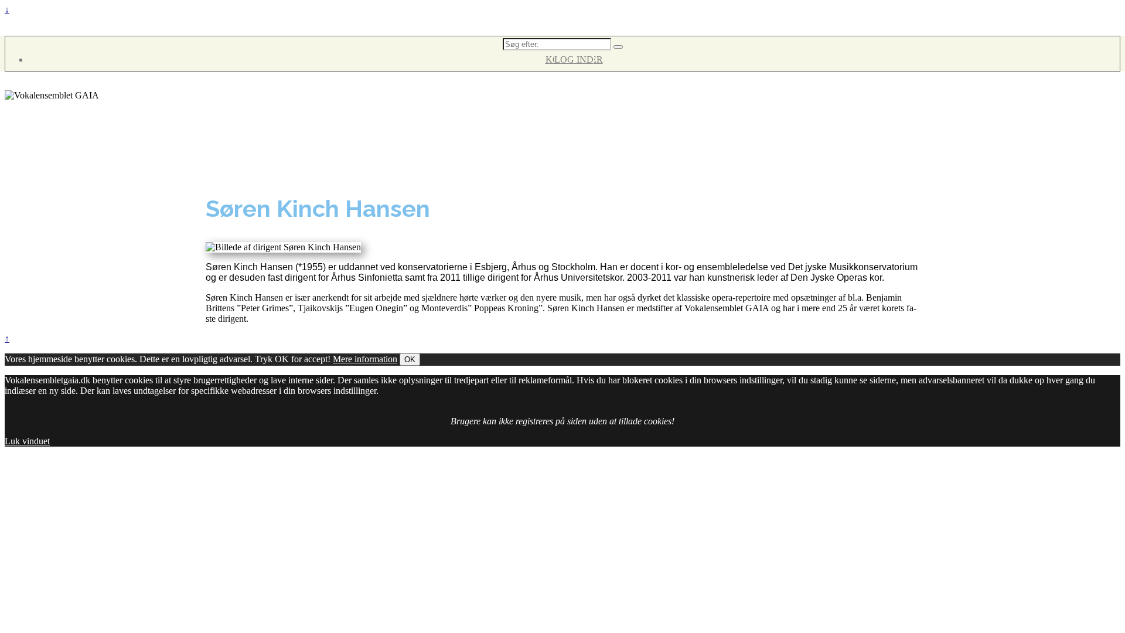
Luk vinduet (27, 441)
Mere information (365, 359)
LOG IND (574, 59)
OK (409, 359)
